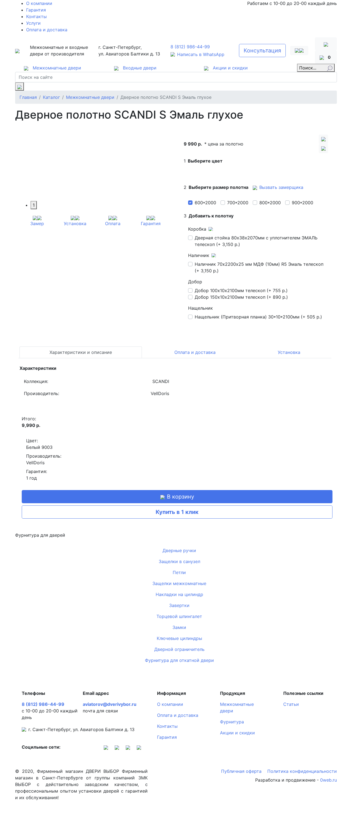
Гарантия (36, 10)
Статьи (291, 704)
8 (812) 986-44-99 (190, 46)
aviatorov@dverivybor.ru (109, 704)
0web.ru (328, 780)
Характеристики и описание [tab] (81, 352)
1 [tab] (34, 205)
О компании (39, 3)
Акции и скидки (237, 732)
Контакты (36, 16)
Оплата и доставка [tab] (195, 352)
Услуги (33, 23)
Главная (28, 97)
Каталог (51, 97)
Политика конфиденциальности (302, 771)
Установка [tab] (289, 352)
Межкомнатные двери (90, 97)
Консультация (262, 50)
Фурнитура (232, 722)
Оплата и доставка (46, 29)
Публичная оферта (242, 771)
